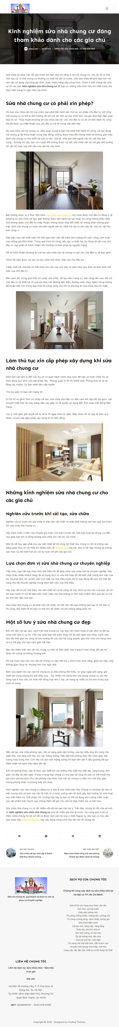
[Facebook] (19, 836)
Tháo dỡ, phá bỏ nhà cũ (88, 929)
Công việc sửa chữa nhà (67, 49)
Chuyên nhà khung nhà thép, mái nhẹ (88, 946)
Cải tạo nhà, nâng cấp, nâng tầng (88, 926)
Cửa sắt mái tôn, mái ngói (88, 940)
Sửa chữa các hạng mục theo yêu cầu (88, 905)
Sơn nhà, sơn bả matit (88, 909)
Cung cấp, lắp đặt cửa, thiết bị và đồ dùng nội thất (88, 950)
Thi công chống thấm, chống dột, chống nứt (88, 915)
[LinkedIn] (99, 836)
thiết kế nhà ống (31, 819)
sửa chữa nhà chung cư (59, 215)
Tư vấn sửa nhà (87, 49)
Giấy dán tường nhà (88, 912)
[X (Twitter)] (46, 836)
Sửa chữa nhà (34, 967)
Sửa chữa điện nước (88, 922)
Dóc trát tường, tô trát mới (88, 933)
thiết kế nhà (61, 547)
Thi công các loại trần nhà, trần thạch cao (88, 943)
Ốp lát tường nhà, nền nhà (88, 936)
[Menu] (107, 8)
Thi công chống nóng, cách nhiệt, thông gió (88, 919)
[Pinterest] (73, 836)
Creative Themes (76, 1022)
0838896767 (24, 1004)
